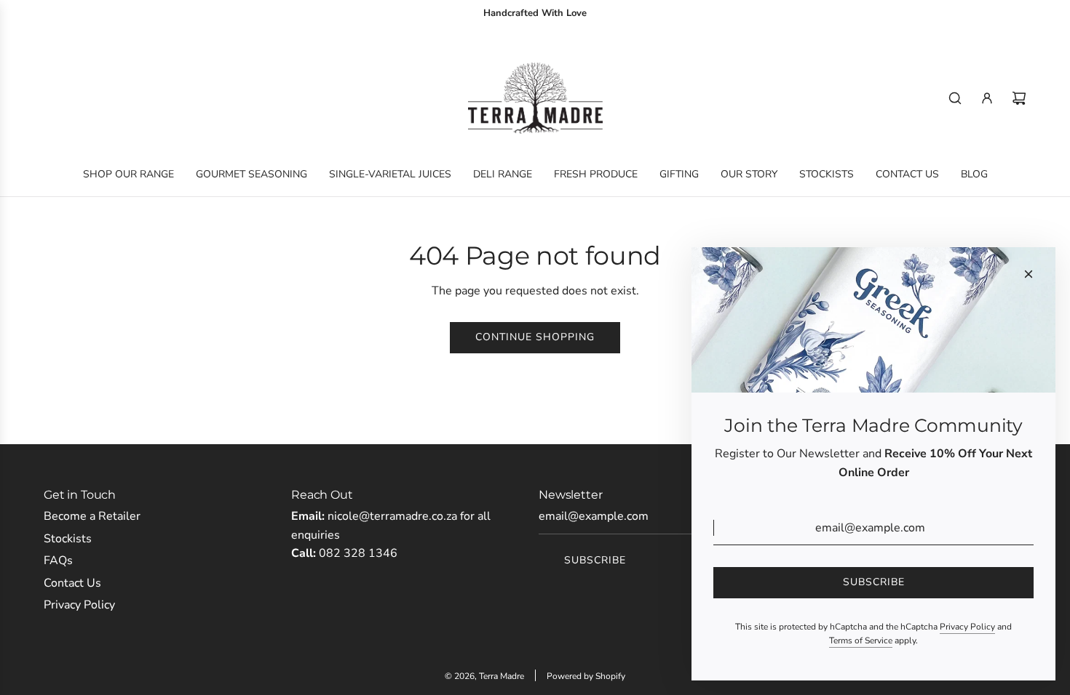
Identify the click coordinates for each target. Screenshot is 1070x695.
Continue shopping (535, 337)
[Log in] (987, 98)
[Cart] (1019, 98)
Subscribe (595, 560)
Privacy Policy (967, 626)
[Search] (955, 98)
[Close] (1028, 274)
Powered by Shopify (586, 676)
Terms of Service (860, 640)
